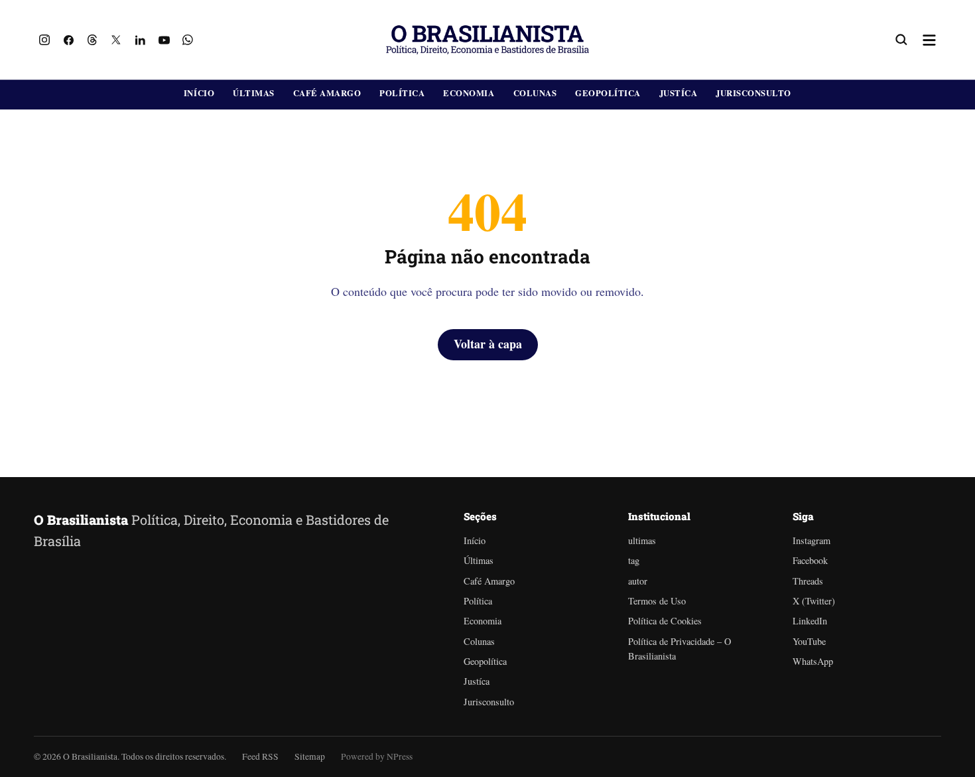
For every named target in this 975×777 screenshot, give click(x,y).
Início (199, 93)
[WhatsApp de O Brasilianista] (187, 39)
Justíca (678, 93)
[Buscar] (901, 40)
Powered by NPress (377, 756)
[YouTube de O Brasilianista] (163, 39)
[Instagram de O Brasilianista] (44, 39)
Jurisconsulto (753, 93)
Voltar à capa (488, 343)
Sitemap (309, 756)
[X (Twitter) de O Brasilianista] (116, 39)
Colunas (535, 93)
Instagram (811, 540)
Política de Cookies (665, 620)
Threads (808, 581)
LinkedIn (810, 620)
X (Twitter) (814, 601)
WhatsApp (813, 661)
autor (637, 581)
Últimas (254, 93)
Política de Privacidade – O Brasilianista (679, 648)
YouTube (809, 641)
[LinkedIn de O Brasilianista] (140, 39)
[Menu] (929, 40)
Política (401, 93)
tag (633, 560)
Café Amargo (327, 93)
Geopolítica (608, 93)
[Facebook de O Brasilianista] (68, 39)
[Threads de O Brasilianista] (92, 39)
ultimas (642, 540)
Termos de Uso (657, 601)
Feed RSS (260, 756)
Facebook (810, 560)
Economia (468, 93)
